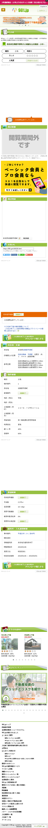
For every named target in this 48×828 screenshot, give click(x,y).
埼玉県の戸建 (6, 635)
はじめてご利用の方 (8, 751)
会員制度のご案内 (8, 779)
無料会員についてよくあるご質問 (14, 743)
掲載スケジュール (8, 771)
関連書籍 (5, 790)
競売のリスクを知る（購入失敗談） (14, 785)
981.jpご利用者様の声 (9, 782)
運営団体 (5, 796)
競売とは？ (8, 756)
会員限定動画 (6, 730)
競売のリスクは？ (10, 753)
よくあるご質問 (7, 735)
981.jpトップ (24, 10)
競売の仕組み (8, 761)
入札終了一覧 (6, 817)
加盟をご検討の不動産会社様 (12, 801)
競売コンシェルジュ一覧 (10, 774)
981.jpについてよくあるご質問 (13, 740)
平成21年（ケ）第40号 (26, 533)
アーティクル (6, 820)
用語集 (4, 788)
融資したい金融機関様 (9, 809)
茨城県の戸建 (29, 635)
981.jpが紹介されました (10, 732)
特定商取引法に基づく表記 (11, 793)
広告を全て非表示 (41, 65)
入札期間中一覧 (7, 814)
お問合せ (5, 748)
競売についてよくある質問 (12, 738)
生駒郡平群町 (28, 350)
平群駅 (30, 354)
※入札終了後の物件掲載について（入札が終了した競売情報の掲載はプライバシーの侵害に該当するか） (23, 329)
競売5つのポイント (8, 763)
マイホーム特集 (7, 769)
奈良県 (11, 38)
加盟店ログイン (7, 798)
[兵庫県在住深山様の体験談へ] (24, 20)
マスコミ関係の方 (8, 806)
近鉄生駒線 (22, 354)
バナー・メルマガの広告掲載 (12, 812)
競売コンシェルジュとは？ (11, 777)
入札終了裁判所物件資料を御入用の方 (15, 745)
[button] (19, 25)
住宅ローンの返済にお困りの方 (12, 804)
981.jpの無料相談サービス (11, 766)
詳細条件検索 (6, 727)
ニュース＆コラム (18, 730)
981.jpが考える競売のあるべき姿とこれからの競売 (19, 758)
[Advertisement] (24, 90)
